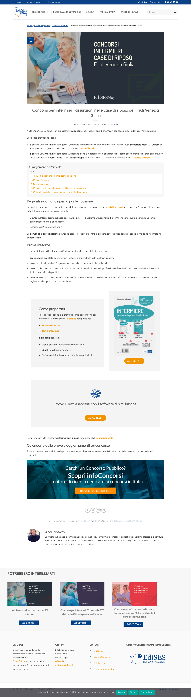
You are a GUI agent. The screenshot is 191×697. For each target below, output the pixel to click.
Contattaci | (144, 2)
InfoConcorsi (41, 2)
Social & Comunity (102, 657)
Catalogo (29, 2)
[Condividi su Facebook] (87, 510)
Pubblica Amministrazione (67, 12)
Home (30, 25)
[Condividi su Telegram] (103, 510)
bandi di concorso (116, 521)
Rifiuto (133, 692)
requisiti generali (114, 206)
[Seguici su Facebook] (165, 2)
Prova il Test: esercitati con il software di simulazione (60, 187)
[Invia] (175, 12)
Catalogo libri (100, 663)
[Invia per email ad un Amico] (98, 510)
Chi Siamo (17, 2)
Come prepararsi (42, 183)
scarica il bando (87, 148)
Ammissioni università (104, 669)
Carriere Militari (129, 12)
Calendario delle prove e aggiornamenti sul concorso (60, 192)
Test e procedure (50, 330)
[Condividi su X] (92, 510)
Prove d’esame (41, 179)
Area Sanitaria (107, 12)
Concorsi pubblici (42, 25)
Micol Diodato (111, 124)
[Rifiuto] (187, 693)
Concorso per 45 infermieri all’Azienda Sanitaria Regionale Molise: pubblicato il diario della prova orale (134, 613)
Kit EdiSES (71, 318)
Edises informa (40, 12)
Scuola (90, 12)
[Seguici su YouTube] (177, 2)
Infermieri (96, 521)
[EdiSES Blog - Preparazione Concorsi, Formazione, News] (20, 12)
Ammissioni (55, 2)
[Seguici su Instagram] (168, 2)
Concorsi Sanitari (60, 25)
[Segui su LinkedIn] (174, 2)
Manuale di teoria (51, 325)
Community (155, 2)
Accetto (121, 692)
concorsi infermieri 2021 (133, 521)
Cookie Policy (147, 692)
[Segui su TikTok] (171, 2)
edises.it (59, 661)
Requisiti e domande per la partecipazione (54, 175)
